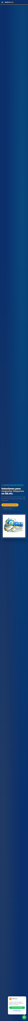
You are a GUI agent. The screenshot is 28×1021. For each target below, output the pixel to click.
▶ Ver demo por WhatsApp (10, 504)
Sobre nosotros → (8, 508)
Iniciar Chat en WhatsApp (17, 1007)
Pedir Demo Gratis (17, 1010)
